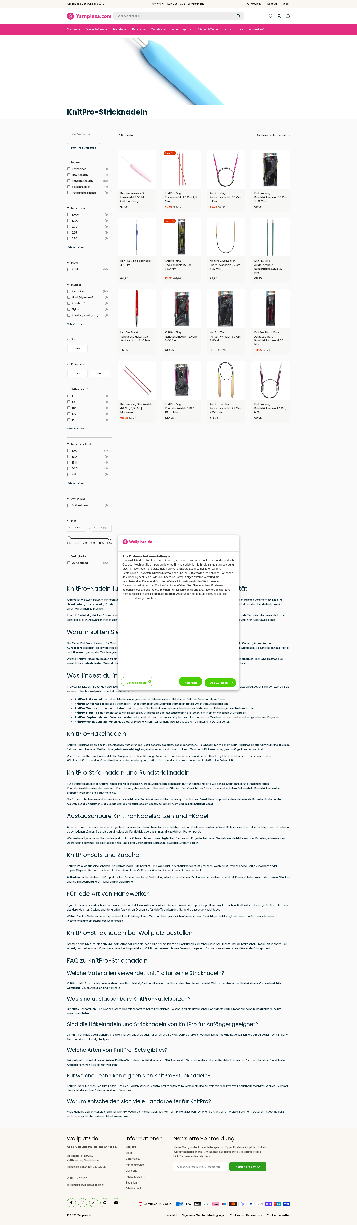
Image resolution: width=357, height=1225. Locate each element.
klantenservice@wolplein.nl (87, 1184)
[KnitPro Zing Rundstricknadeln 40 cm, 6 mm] (270, 380)
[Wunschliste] (270, 16)
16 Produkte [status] (125, 135)
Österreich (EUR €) (156, 1204)
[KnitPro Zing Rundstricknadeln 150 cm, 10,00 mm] (181, 380)
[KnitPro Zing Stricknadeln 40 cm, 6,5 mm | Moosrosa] (137, 380)
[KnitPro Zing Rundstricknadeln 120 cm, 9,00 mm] (181, 308)
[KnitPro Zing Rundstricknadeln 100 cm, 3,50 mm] (270, 169)
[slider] (69, 538)
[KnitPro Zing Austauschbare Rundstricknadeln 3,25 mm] (270, 237)
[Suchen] (238, 16)
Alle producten (80, 134)
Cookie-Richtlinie (165, 585)
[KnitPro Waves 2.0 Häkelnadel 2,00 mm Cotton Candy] (137, 169)
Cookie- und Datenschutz (246, 1215)
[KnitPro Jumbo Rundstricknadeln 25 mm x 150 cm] (226, 380)
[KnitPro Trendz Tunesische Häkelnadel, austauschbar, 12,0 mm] (137, 308)
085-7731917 (78, 1178)
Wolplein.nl (84, 1215)
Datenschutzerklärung (135, 585)
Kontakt (272, 3)
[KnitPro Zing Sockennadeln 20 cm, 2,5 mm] (181, 169)
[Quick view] (152, 185)
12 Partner (178, 577)
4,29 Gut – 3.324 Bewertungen (185, 3)
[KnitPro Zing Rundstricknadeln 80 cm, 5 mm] (226, 169)
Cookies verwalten (278, 1215)
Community (254, 3)
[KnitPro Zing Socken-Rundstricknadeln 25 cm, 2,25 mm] (226, 237)
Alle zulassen (219, 682)
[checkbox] (88, 169)
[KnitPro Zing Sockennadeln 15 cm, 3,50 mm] (181, 237)
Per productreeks (83, 147)
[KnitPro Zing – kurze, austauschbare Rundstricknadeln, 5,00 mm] (270, 308)
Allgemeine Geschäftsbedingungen (203, 1215)
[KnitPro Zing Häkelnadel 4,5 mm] (137, 237)
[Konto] (279, 16)
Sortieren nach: (271, 135)
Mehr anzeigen (75, 247)
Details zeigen (136, 682)
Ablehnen (191, 682)
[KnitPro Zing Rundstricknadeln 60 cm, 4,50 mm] (226, 308)
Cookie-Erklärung (133, 598)
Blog (286, 3)
